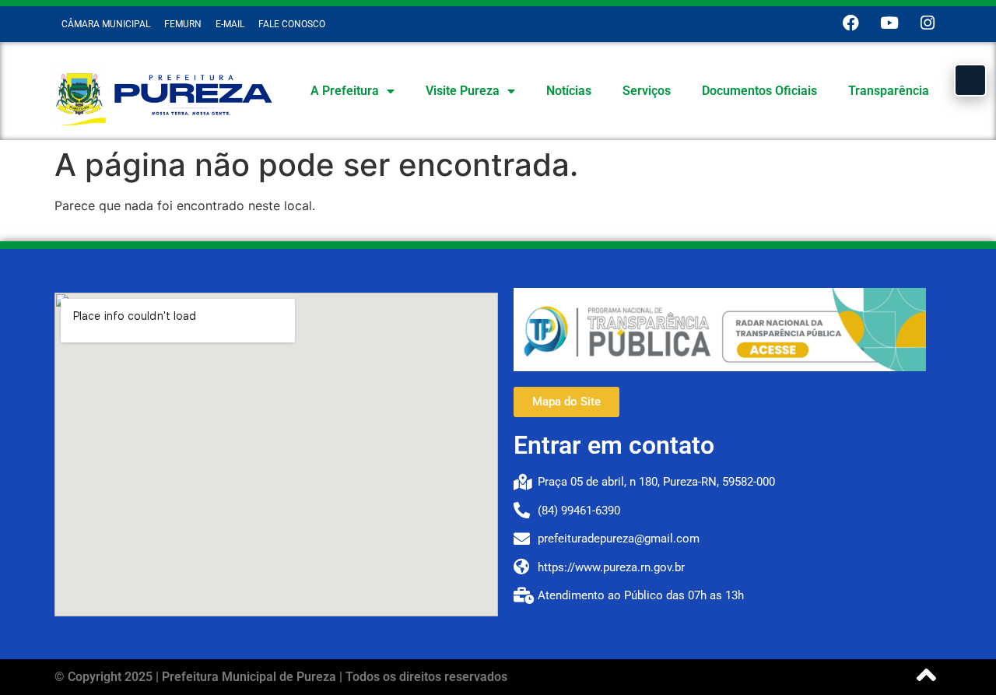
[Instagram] (927, 23)
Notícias (568, 90)
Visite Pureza (463, 90)
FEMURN (183, 24)
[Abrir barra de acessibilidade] (970, 80)
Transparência (888, 90)
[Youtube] (889, 23)
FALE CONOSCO (291, 24)
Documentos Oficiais (759, 90)
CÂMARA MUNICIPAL (105, 24)
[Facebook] (850, 23)
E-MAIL (230, 24)
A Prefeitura (344, 90)
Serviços (646, 90)
